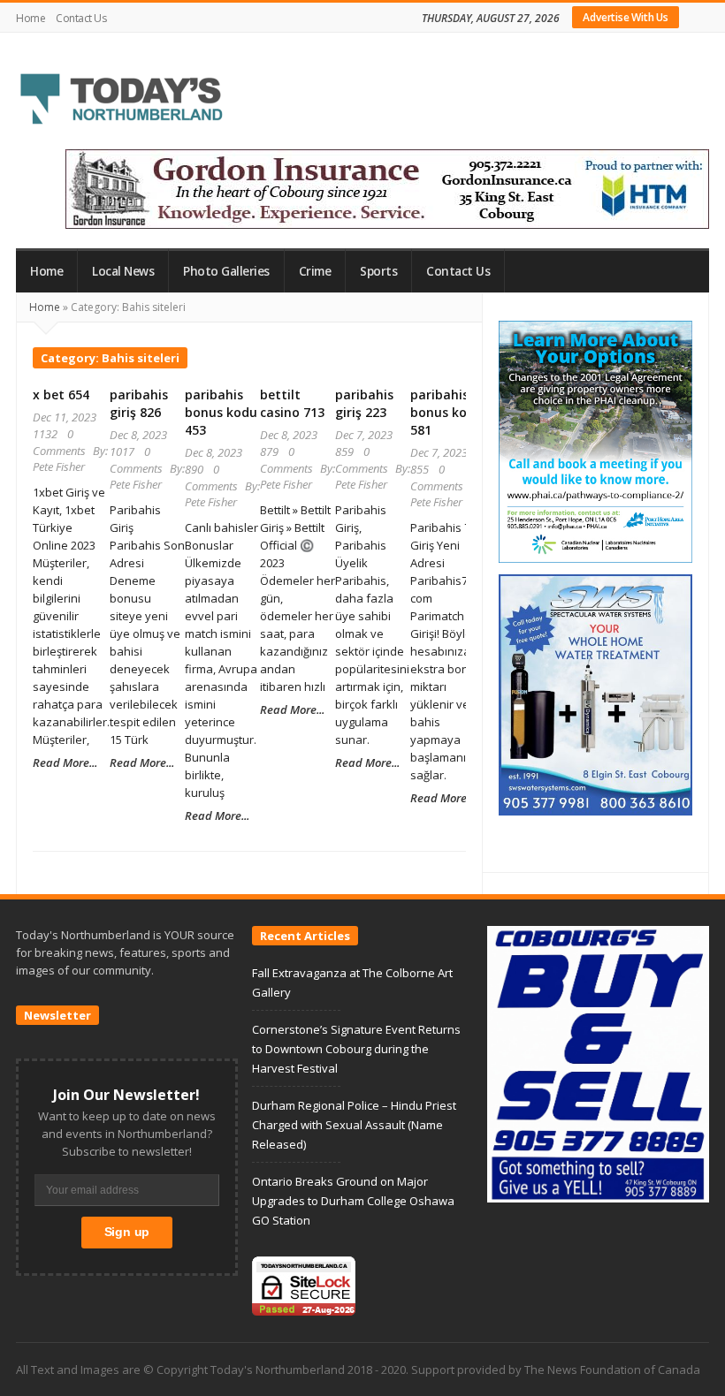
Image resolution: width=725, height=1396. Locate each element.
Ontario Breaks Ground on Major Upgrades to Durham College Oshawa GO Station (353, 1200)
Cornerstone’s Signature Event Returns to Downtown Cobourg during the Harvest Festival (356, 1048)
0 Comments (59, 442)
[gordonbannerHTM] (387, 188)
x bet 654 (61, 394)
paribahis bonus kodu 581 (446, 412)
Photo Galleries (226, 271)
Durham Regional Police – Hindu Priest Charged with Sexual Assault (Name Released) (354, 1124)
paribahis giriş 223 (364, 403)
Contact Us (81, 18)
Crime (315, 271)
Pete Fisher (59, 466)
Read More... (65, 762)
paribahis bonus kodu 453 (221, 412)
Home (30, 18)
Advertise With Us (625, 17)
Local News (123, 271)
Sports (378, 271)
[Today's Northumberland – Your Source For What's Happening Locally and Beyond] (122, 101)
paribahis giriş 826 (139, 403)
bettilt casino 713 (292, 403)
